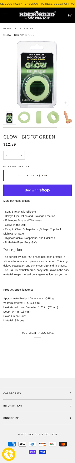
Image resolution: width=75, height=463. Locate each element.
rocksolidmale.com (36, 434)
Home (7, 28)
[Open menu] (9, 15)
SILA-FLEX (27, 28)
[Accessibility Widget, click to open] (8, 454)
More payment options (16, 200)
